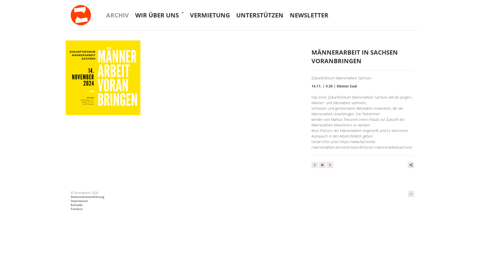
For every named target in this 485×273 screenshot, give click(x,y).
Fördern (77, 209)
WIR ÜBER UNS (157, 15)
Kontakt (77, 205)
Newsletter (309, 15)
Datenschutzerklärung (87, 197)
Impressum (79, 201)
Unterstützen (259, 15)
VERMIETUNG (210, 15)
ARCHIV (117, 15)
